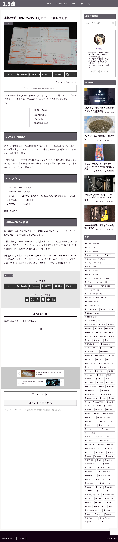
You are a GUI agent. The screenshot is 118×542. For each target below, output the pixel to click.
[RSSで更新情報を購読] (53, 299)
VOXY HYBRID (40, 115)
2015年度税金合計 (41, 123)
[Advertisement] (40, 347)
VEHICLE (10, 275)
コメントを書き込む (40, 402)
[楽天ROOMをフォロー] (43, 299)
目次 (37, 110)
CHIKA (99, 48)
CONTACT (21, 538)
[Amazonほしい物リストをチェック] (37, 299)
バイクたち (38, 119)
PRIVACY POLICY (8, 538)
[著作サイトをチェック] (27, 299)
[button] (71, 74)
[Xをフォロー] (32, 299)
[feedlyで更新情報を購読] (48, 299)
